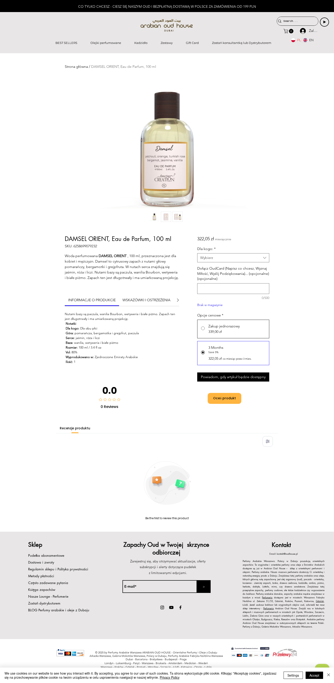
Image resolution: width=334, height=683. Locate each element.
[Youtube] (171, 607)
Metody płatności (41, 576)
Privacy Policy (169, 677)
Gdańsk (320, 601)
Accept (314, 675)
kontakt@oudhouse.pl (287, 553)
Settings (293, 675)
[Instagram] (162, 607)
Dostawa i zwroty (41, 562)
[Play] (324, 22)
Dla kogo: (206, 249)
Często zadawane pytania (48, 583)
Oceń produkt (224, 398)
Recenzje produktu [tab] (75, 428)
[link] (92, 300)
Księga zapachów (41, 589)
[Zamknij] (328, 675)
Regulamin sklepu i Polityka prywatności (58, 569)
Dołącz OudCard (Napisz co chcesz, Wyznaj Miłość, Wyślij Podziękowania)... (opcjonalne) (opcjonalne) (233, 273)
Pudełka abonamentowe (46, 555)
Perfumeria (267, 597)
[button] (289, 31)
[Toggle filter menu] (267, 441)
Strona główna (76, 66)
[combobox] (233, 257)
